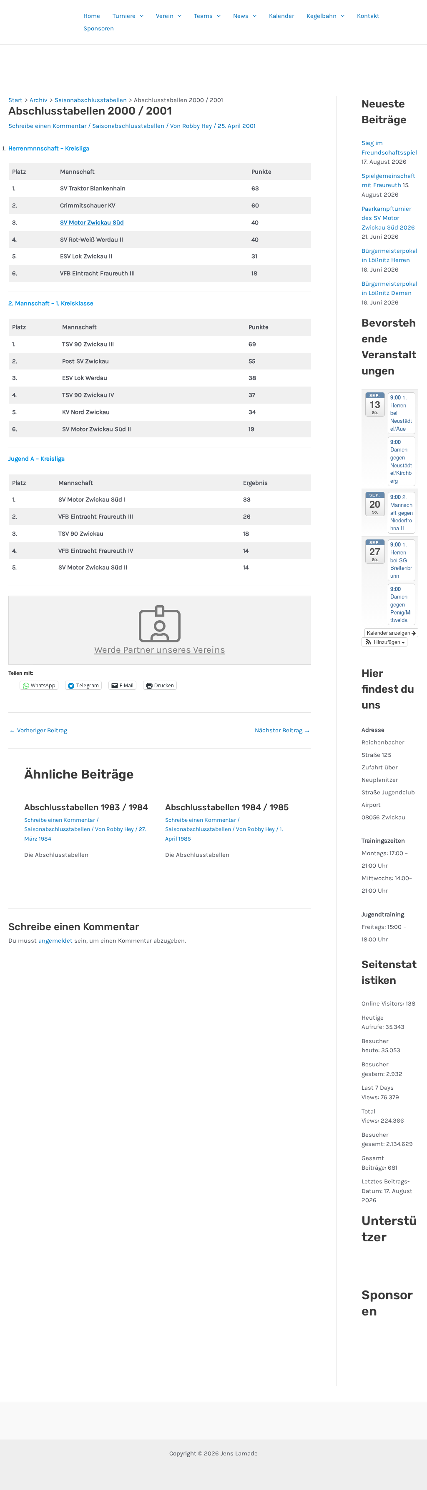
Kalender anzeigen (389, 632)
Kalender (281, 16)
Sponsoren (98, 28)
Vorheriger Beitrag (38, 730)
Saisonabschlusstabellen (128, 126)
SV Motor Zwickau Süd (92, 222)
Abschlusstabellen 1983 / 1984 (86, 807)
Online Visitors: (384, 1003)
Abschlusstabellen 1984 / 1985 (227, 807)
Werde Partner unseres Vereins (159, 649)
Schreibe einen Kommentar (47, 126)
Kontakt (368, 16)
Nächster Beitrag (282, 730)
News (241, 16)
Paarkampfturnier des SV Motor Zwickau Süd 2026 (388, 218)
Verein (164, 16)
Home (91, 16)
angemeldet (55, 940)
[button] (139, 16)
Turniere (124, 16)
